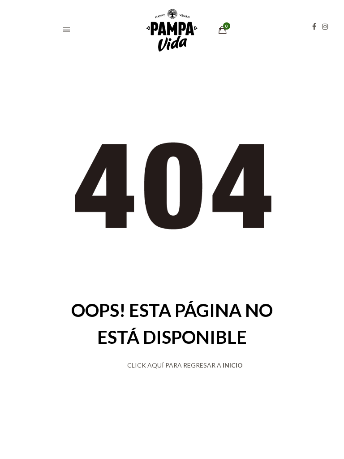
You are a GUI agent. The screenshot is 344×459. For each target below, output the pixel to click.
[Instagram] (327, 26)
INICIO (233, 365)
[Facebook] (316, 26)
